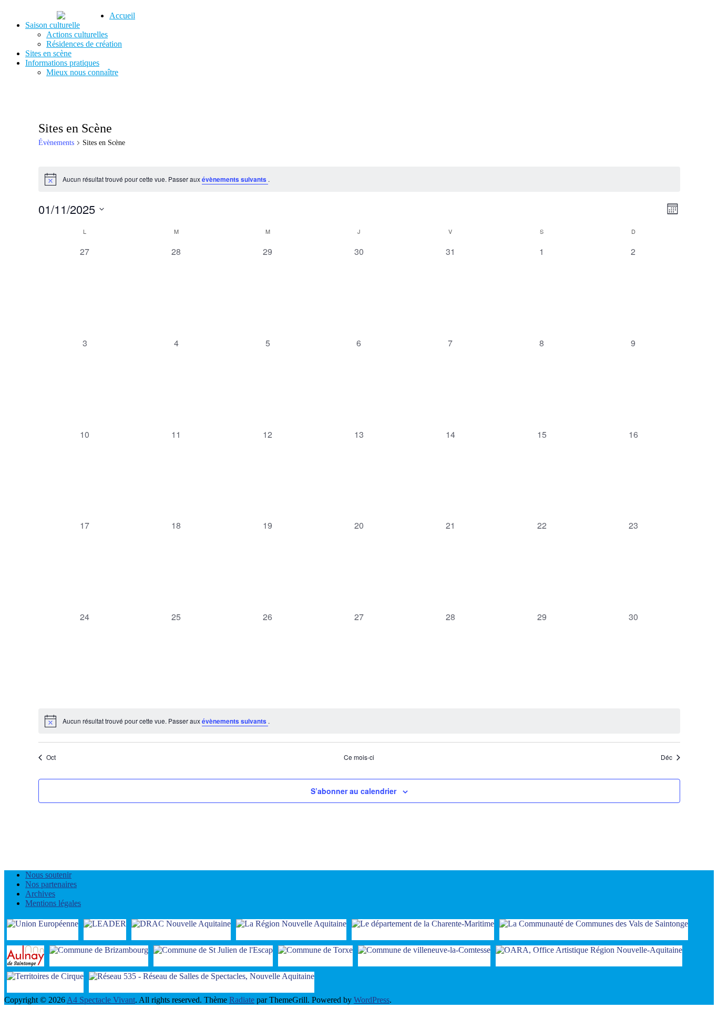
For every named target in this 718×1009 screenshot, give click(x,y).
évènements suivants (235, 179)
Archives (40, 893)
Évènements (56, 143)
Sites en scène (48, 53)
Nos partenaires (51, 884)
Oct (51, 757)
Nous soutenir (48, 874)
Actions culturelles (77, 34)
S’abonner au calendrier (353, 791)
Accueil (122, 15)
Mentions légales (53, 903)
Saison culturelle (52, 24)
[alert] (359, 179)
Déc (666, 757)
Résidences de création (84, 43)
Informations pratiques (62, 62)
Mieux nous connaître (82, 72)
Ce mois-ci (359, 757)
